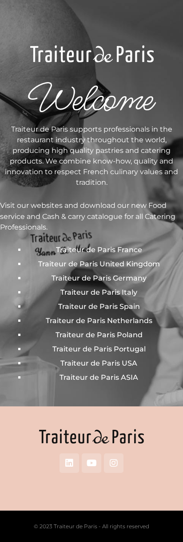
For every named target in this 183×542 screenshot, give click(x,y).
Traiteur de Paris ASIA (99, 377)
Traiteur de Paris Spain (99, 306)
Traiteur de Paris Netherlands (99, 320)
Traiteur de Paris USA (98, 363)
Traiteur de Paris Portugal (99, 349)
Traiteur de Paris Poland (99, 335)
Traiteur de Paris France (99, 250)
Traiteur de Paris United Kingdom (99, 264)
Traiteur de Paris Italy (98, 292)
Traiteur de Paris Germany (99, 278)
